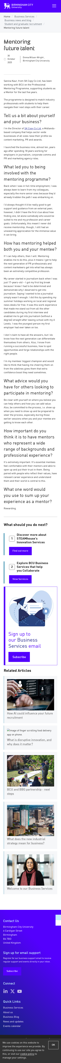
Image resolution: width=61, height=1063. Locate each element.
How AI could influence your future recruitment (30, 715)
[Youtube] (19, 991)
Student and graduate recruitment (23, 24)
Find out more (20, 551)
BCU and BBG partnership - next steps (28, 791)
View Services (20, 579)
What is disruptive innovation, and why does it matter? (29, 742)
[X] (12, 991)
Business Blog (11, 1017)
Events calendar (12, 1026)
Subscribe (19, 657)
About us (8, 1012)
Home (7, 16)
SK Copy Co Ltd (32, 128)
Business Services (24, 16)
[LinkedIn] (5, 991)
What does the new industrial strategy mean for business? (26, 841)
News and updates (13, 1021)
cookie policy (27, 1054)
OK (53, 1045)
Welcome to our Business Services (29, 888)
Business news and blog (18, 20)
